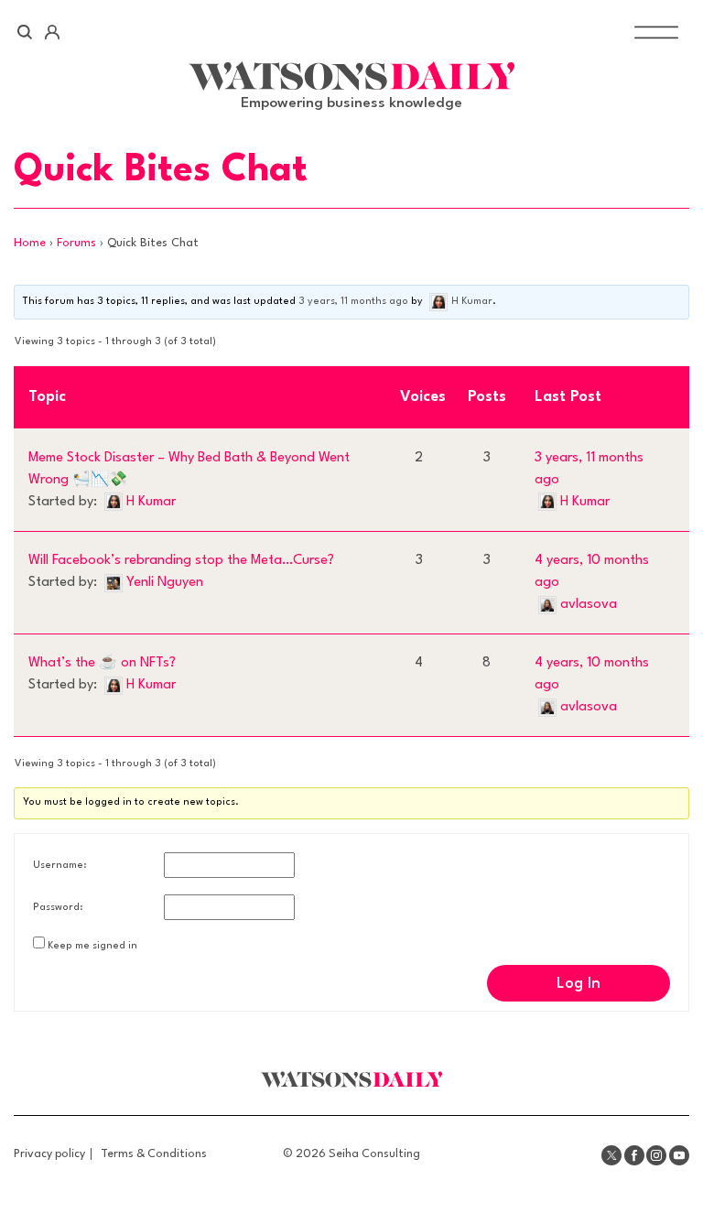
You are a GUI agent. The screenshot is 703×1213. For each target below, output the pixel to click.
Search (25, 32)
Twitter (611, 1155)
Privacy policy (49, 1154)
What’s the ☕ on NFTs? (102, 663)
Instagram (656, 1155)
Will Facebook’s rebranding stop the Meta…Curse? (181, 561)
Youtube (679, 1155)
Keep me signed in (92, 946)
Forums (76, 243)
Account (51, 32)
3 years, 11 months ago (353, 302)
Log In (578, 983)
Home (30, 243)
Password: (58, 908)
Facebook (634, 1155)
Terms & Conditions (154, 1154)
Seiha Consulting (374, 1154)
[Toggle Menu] (656, 32)
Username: (60, 866)
